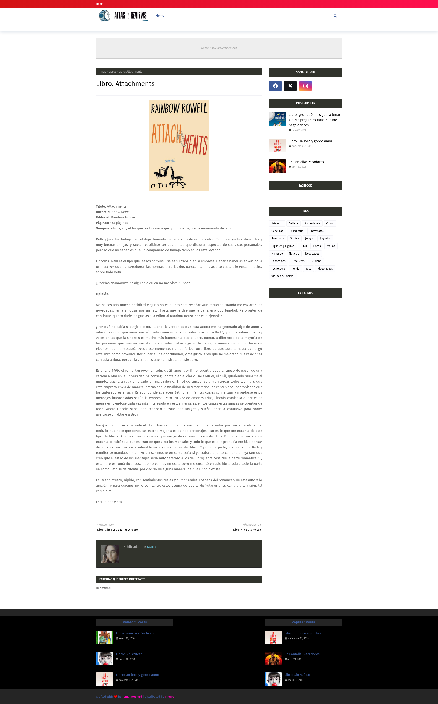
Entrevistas (317, 231)
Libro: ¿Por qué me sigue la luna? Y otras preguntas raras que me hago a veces (314, 120)
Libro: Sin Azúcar (129, 654)
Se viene (316, 261)
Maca (151, 547)
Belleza (293, 223)
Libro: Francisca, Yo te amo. (137, 633)
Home (99, 3)
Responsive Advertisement (219, 48)
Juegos (309, 238)
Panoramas (278, 261)
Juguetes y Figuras (282, 246)
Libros (112, 71)
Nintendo (277, 253)
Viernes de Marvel (282, 276)
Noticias (294, 253)
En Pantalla (296, 231)
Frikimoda (277, 238)
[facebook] (275, 86)
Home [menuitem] (160, 16)
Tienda (295, 268)
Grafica (294, 238)
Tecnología (278, 268)
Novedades (312, 253)
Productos (298, 261)
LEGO (303, 246)
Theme (169, 696)
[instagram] (305, 86)
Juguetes (325, 238)
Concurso (277, 231)
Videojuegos (325, 268)
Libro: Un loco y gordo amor (310, 141)
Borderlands (312, 223)
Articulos (277, 223)
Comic (330, 223)
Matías (331, 246)
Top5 (308, 268)
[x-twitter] (290, 86)
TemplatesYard (132, 696)
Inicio (102, 71)
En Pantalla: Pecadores (306, 162)
